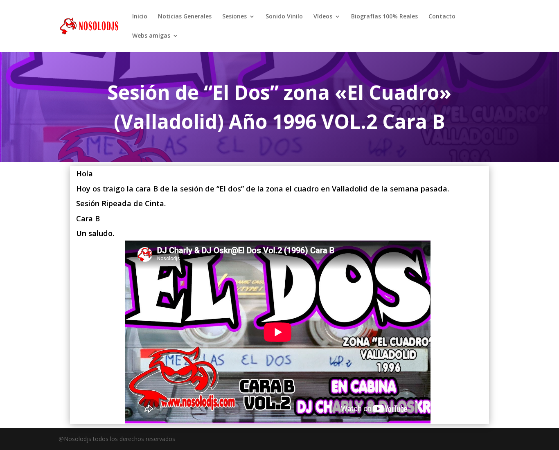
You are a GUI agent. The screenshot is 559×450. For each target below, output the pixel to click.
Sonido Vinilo (284, 17)
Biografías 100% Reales (384, 17)
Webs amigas (151, 36)
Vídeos (322, 17)
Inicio (139, 17)
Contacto (441, 17)
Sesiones (234, 17)
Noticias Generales (185, 17)
